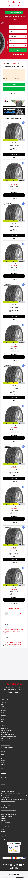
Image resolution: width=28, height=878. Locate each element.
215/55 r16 (3, 719)
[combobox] (18, 27)
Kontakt (2, 829)
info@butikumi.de (15, 692)
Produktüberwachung (16, 158)
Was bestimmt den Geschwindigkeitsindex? (10, 793)
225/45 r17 (3, 704)
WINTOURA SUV (19, 629)
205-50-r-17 (15, 642)
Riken (2, 771)
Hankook (3, 760)
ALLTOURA (12, 629)
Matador (2, 762)
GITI (2, 758)
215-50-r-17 (20, 644)
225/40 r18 (3, 708)
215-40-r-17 (5, 644)
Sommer (3, 779)
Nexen (2, 766)
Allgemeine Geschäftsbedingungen (8, 810)
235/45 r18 (3, 713)
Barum (2, 754)
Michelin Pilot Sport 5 (5, 745)
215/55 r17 (3, 710)
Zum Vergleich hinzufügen (14, 158)
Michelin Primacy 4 (5, 743)
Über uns (3, 831)
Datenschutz (3, 818)
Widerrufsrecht (4, 812)
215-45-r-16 (10, 644)
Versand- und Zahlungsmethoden (8, 814)
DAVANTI (14, 63)
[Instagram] (4, 839)
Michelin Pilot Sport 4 (5, 738)
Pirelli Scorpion (4, 740)
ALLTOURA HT (6, 631)
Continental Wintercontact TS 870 (8, 736)
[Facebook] (1, 839)
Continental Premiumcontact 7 (8, 734)
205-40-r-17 (15, 641)
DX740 (11, 631)
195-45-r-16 (5, 641)
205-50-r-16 (10, 642)
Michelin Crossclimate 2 (6, 730)
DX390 (16, 628)
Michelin (3, 764)
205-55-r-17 (20, 642)
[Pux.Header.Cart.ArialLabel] (14, 5)
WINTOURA (7, 629)
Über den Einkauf (4, 808)
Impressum (3, 820)
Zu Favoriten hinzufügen (11, 158)
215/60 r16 (3, 715)
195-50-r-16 (10, 641)
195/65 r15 (3, 706)
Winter (2, 782)
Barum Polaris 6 (4, 732)
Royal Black (3, 773)
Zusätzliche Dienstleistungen (7, 816)
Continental (3, 756)
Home (4, 63)
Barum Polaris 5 (4, 728)
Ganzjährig (3, 784)
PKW (11, 63)
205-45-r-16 (20, 641)
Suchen (18, 50)
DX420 (4, 632)
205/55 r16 (3, 702)
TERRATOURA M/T (17, 631)
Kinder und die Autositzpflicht (7, 791)
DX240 (22, 631)
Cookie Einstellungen (5, 822)
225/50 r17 (3, 721)
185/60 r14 (3, 717)
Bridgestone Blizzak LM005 (7, 747)
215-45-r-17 (15, 644)
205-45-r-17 (5, 642)
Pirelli (2, 768)
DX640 (4, 628)
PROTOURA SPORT (10, 628)
